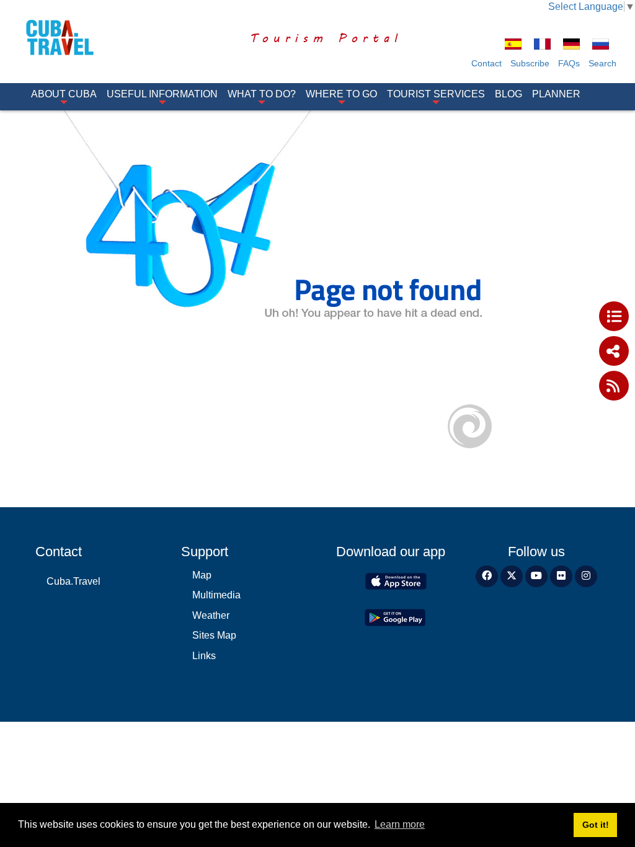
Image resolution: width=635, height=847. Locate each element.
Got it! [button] (595, 825)
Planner (556, 94)
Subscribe (529, 63)
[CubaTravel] (67, 37)
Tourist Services (436, 94)
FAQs (569, 63)
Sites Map (214, 635)
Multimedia (216, 595)
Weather (210, 615)
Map (201, 575)
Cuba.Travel (73, 581)
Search (602, 63)
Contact (486, 63)
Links (204, 655)
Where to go (341, 94)
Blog (508, 94)
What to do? (262, 94)
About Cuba (64, 94)
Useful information (162, 94)
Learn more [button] (400, 824)
